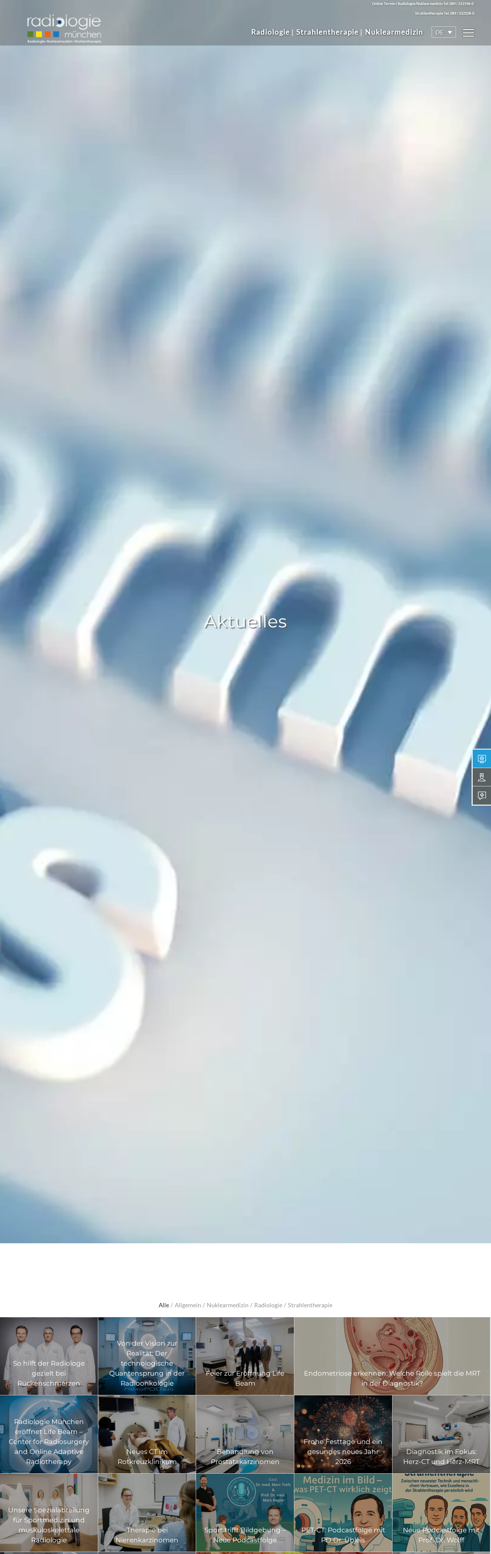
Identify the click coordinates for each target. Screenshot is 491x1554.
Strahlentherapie (327, 31)
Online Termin (383, 3)
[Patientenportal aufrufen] (482, 795)
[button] (444, 32)
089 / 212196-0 (462, 3)
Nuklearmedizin (394, 31)
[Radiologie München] (64, 25)
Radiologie (270, 31)
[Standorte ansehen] (482, 777)
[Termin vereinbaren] (482, 758)
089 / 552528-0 (462, 13)
